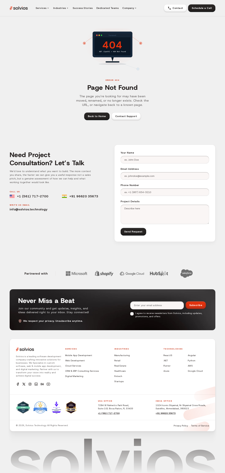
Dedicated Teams (107, 8)
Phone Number (130, 185)
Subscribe (195, 305)
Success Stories (83, 8)
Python (191, 360)
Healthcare (120, 371)
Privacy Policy (181, 425)
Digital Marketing (74, 376)
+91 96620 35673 (83, 196)
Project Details (130, 201)
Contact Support (126, 116)
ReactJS (167, 355)
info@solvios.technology (29, 209)
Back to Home (97, 116)
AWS (190, 365)
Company (128, 8)
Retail (117, 360)
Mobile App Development (78, 355)
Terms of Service (200, 425)
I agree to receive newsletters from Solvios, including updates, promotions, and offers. (168, 315)
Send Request (133, 231)
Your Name (127, 152)
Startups (119, 381)
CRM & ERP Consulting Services (82, 371)
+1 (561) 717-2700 (32, 196)
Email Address (130, 169)
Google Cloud (195, 371)
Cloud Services (73, 365)
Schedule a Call (202, 8)
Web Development (75, 360)
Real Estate (120, 365)
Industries (59, 8)
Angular (192, 355)
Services (41, 8)
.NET (165, 360)
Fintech (118, 376)
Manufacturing (122, 355)
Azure (166, 371)
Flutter (167, 365)
